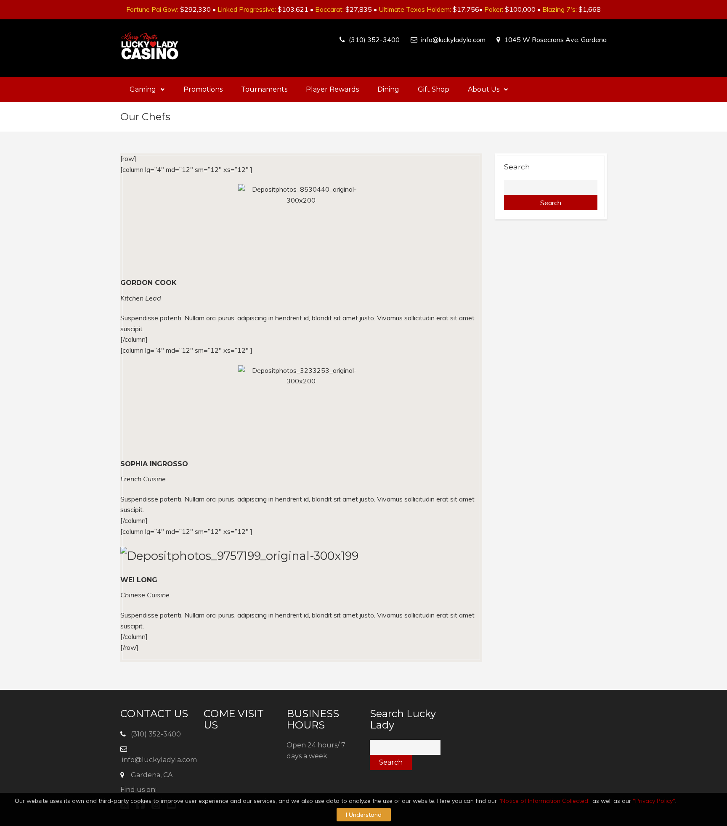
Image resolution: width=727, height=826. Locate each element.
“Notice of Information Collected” (545, 801)
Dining (388, 89)
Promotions (203, 89)
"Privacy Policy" (654, 801)
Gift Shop (433, 89)
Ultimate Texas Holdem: (415, 9)
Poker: (493, 9)
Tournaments (264, 89)
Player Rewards (332, 89)
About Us (483, 89)
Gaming (143, 89)
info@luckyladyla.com (453, 39)
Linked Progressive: (247, 9)
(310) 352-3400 (374, 39)
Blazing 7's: (559, 9)
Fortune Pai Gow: (152, 9)
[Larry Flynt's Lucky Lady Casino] (149, 48)
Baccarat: (329, 9)
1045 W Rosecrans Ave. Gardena (555, 39)
